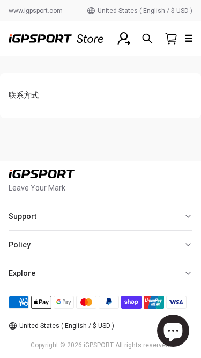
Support (22, 216)
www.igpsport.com (36, 10)
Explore (22, 273)
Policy (20, 244)
